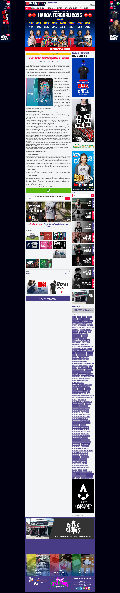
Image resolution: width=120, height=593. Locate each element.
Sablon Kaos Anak (75, 406)
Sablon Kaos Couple (87, 414)
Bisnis (85, 325)
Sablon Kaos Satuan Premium (78, 450)
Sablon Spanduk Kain (76, 461)
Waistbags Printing (81, 476)
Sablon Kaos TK (75, 452)
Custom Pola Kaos (76, 338)
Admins (79, 319)
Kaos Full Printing (76, 372)
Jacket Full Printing (76, 359)
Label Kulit (74, 386)
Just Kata (79, 367)
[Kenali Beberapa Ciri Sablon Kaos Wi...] (59, 254)
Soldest (82, 467)
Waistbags (74, 476)
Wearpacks (78, 478)
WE (80, 8)
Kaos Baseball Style (80, 369)
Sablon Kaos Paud (84, 437)
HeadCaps (74, 355)
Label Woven (80, 386)
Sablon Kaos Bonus (76, 412)
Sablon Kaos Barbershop (85, 408)
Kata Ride (92, 376)
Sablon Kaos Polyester (76, 442)
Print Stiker (86, 395)
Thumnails (85, 469)
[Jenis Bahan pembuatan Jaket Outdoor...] (32, 263)
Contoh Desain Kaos (84, 333)
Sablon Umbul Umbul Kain (77, 465)
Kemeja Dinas (81, 378)
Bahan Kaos (91, 321)
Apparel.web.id (87, 319)
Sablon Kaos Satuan (84, 448)
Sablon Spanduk (83, 459)
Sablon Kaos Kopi (85, 429)
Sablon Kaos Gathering (76, 423)
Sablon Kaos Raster (85, 446)
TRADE (75, 8)
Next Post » (67, 273)
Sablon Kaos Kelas (84, 427)
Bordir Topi (91, 327)
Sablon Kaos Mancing (85, 431)
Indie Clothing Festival (81, 355)
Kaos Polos (74, 374)
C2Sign (77, 329)
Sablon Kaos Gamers (86, 420)
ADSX (83, 319)
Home (28, 8)
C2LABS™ (86, 8)
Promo (73, 397)
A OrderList (74, 319)
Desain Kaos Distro (85, 342)
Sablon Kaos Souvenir (89, 450)
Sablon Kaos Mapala (76, 433)
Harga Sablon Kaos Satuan (81, 353)
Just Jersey (74, 367)
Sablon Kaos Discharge (76, 416)
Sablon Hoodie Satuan (87, 401)
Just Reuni (90, 367)
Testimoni (80, 469)
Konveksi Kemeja (81, 382)
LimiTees (88, 386)
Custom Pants (85, 336)
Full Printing (79, 350)
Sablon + (42, 8)
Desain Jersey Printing (76, 342)
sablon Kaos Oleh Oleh (86, 435)
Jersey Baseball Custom (82, 361)
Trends (73, 474)
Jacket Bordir (86, 357)
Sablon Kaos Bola (85, 410)
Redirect (77, 397)
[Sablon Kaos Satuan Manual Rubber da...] (59, 245)
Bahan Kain (86, 321)
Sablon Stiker (84, 461)
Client (89, 331)
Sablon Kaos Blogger (76, 410)
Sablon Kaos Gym (75, 425)
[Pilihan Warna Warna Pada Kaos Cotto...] (59, 236)
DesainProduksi (75, 346)
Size (79, 467)
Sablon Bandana (89, 397)
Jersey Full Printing (76, 363)
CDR (91, 329)
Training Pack (83, 471)
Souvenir (87, 467)
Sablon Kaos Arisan (84, 406)
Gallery (84, 350)
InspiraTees (74, 357)
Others (73, 391)
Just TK (73, 369)
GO (92, 195)
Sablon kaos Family (84, 418)
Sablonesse (85, 465)
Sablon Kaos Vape (75, 454)
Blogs (40, 54)
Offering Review (81, 389)
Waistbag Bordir (90, 474)
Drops (90, 348)
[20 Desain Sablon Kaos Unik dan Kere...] (32, 245)
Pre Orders (80, 395)
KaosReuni (87, 376)
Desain (88, 340)
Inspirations (80, 357)
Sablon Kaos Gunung (86, 423)
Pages (89, 391)
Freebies (74, 350)
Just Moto (84, 367)
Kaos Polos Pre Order (82, 374)
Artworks (74, 321)
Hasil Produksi (90, 353)
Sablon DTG (74, 399)
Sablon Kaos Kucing (76, 431)
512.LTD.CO (79, 316)
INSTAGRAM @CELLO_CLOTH (48, 298)
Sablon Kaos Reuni (75, 448)
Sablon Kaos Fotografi (76, 420)
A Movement (89, 316)
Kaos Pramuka (90, 374)
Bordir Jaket (78, 327)
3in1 (75, 316)
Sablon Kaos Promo (76, 444)
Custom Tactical (84, 338)
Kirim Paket (74, 382)
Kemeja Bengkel (75, 378)
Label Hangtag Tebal (87, 384)
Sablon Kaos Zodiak (84, 457)
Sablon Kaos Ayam (75, 408)
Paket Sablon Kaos (76, 393)
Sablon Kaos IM (83, 425)
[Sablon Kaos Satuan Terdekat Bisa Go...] (46, 263)
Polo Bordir (74, 395)
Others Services (79, 391)
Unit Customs (83, 474)
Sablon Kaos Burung (85, 412)
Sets (70, 8)
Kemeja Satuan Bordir (84, 380)
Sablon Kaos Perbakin (85, 440)
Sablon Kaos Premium (86, 442)
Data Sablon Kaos (82, 340)
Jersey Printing (84, 363)
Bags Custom (80, 321)
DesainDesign (84, 344)
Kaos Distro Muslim (89, 369)
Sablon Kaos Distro (86, 416)
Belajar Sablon (89, 323)
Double (87, 348)
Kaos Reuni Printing (76, 376)
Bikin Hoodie (80, 325)
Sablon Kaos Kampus (76, 427)
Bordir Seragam (85, 327)
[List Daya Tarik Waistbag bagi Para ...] (32, 236)
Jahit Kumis (74, 361)
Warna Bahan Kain (89, 476)
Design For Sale (89, 346)
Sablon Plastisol (75, 459)
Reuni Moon (82, 397)
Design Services (75, 348)
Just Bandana (90, 363)
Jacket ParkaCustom (85, 359)
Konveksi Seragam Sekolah (77, 384)
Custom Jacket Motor (76, 336)
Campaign (81, 329)
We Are (73, 478)
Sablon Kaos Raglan (76, 446)
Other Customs (88, 389)
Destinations (82, 348)
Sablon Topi (84, 463)
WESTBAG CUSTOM (84, 478)
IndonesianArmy (90, 355)
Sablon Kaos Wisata (76, 457)
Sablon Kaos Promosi (85, 444)
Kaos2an (82, 376)
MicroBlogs (74, 389)
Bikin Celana (74, 325)
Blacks (88, 325)
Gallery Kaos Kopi (90, 350)
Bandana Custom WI (81, 323)
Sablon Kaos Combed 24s (77, 414)
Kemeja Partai (87, 378)
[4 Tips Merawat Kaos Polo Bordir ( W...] (46, 245)
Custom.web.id (75, 340)
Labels (84, 386)
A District (84, 316)
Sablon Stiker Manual (76, 463)
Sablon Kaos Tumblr (83, 452)
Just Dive (79, 365)
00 (72, 316)
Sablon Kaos (35, 8)
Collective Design (75, 333)
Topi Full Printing (75, 471)
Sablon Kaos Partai (76, 437)
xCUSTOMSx (91, 478)
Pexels (88, 393)
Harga (73, 353)
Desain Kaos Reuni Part (76, 344)
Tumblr (77, 474)
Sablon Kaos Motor (85, 433)
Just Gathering (85, 365)
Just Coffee (74, 365)
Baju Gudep (74, 323)
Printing (59, 8)
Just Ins (90, 365)
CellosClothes (75, 331)
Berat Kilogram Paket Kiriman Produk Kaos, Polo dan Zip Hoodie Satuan (82, 311)
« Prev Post (28, 273)
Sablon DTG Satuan (81, 399)
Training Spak (89, 471)
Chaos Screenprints (83, 331)
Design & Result (83, 346)
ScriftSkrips (75, 467)
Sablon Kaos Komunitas (76, 429)
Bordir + (51, 8)
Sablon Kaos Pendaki (76, 440)
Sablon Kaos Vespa (83, 454)
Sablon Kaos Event (76, 418)
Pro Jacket (91, 395)
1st (66, 8)
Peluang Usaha (83, 393)
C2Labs (73, 329)
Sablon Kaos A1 (81, 403)
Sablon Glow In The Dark (77, 401)
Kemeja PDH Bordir (75, 380)
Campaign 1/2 (87, 329)
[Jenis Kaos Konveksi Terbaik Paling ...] (46, 236)
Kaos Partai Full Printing (85, 372)
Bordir (73, 327)
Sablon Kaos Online (82, 578)
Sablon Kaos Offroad (76, 435)
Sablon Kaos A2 (88, 403)
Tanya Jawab (74, 469)
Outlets (85, 391)
